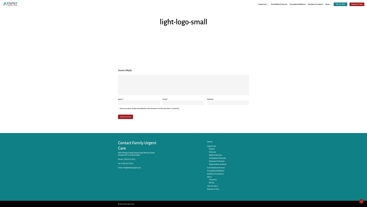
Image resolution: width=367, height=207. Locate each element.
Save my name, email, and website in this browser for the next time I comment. (150, 108)
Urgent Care (262, 4)
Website (210, 99)
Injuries (212, 149)
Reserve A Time (356, 4)
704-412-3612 (340, 4)
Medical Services (215, 155)
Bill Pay (211, 183)
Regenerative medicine (218, 164)
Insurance (213, 180)
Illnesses (212, 152)
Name (121, 99)
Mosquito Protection (217, 161)
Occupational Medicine (297, 4)
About (327, 4)
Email (165, 99)
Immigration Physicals (217, 158)
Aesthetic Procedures (315, 4)
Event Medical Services (279, 4)
